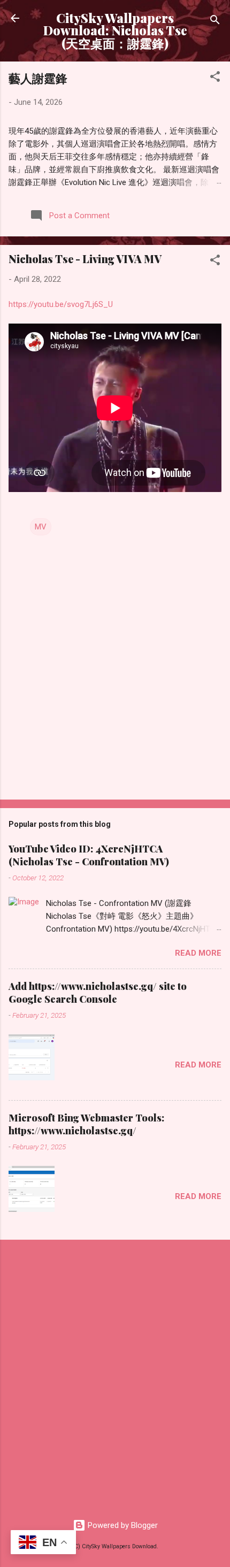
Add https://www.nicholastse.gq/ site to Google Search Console (98, 992)
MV (41, 527)
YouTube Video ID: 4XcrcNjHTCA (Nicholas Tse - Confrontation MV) (89, 855)
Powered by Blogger (122, 1525)
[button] (215, 78)
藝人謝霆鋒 (38, 78)
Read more (198, 953)
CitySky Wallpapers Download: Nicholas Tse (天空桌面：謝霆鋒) (115, 30)
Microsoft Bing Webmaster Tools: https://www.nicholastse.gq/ (86, 1124)
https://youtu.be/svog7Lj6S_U (61, 304)
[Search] (215, 21)
